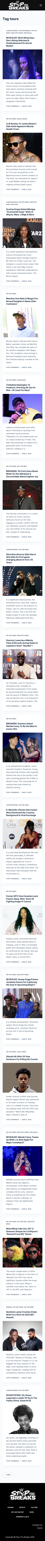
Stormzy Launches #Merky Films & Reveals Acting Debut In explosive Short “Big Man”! (22, 643)
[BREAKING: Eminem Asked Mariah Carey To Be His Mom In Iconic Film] (22, 747)
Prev (8, 1475)
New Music (28, 33)
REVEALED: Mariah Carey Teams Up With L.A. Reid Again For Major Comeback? (22, 1140)
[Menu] (41, 5)
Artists (22, 1507)
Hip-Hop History (17, 1512)
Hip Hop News (11, 119)
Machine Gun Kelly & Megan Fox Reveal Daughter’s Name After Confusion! (22, 301)
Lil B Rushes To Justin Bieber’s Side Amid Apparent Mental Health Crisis (21, 126)
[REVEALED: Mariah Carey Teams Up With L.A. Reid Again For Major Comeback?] (22, 1161)
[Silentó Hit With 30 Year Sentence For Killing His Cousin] (22, 1078)
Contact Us (37, 1525)
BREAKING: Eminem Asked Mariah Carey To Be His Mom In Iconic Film (21, 726)
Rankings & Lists (22, 1517)
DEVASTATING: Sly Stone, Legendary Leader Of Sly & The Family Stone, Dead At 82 (21, 1398)
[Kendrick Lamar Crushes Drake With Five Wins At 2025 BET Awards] (22, 1336)
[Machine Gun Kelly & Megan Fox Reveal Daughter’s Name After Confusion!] (22, 322)
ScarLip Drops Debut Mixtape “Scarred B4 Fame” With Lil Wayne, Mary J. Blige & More (20, 212)
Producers (21, 380)
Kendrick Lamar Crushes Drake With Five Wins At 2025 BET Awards (21, 1315)
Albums (11, 1507)
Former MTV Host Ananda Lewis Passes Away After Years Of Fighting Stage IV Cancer (22, 899)
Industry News (17, 33)
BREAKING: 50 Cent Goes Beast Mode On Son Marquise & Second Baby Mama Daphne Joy (22, 474)
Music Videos (22, 119)
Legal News (21, 1052)
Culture (34, 1507)
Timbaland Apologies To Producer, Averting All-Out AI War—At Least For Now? (20, 388)
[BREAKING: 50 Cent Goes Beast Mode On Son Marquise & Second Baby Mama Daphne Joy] (22, 495)
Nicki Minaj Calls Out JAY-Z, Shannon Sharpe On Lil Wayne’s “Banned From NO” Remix (22, 1231)
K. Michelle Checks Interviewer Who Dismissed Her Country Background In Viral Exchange (21, 812)
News (32, 1512)
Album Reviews (12, 30)
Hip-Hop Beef (22, 466)
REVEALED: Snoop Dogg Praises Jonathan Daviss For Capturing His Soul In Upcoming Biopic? (22, 982)
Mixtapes (14, 204)
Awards (9, 1307)
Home (39, 1528)
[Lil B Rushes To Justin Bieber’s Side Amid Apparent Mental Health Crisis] (22, 147)
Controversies (24, 30)
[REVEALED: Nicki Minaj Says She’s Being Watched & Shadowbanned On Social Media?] (22, 64)
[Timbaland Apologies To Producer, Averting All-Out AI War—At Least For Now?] (22, 409)
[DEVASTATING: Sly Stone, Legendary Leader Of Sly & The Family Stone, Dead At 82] (22, 1419)
